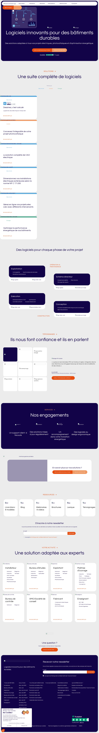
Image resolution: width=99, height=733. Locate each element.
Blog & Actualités (62, 685)
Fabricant (6, 700)
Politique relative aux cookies (38, 725)
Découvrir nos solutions (42, 50)
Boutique (8, 7)
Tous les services (50, 682)
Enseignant (7, 702)
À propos (74, 3)
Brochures (60, 692)
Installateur (7, 685)
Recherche (20, 8)
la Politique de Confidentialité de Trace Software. (43, 537)
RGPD (80, 725)
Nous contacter (59, 50)
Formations (51, 3)
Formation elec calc (34, 692)
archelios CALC (23, 705)
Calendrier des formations (36, 700)
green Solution (23, 707)
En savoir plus (7, 115)
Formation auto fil (34, 690)
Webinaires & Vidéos (63, 687)
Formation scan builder (35, 697)
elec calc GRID (23, 695)
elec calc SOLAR (23, 690)
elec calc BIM (22, 692)
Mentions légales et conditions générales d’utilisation (62, 725)
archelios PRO (22, 702)
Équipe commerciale (77, 685)
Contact (16, 8)
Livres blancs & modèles (64, 695)
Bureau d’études (8, 687)
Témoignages (48, 334)
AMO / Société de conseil (10, 697)
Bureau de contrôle (9, 695)
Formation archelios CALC (36, 685)
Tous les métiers (9, 682)
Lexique (60, 697)
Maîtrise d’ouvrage (9, 692)
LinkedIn (85, 726)
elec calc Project (23, 697)
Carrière (74, 690)
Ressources (63, 3)
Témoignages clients (63, 690)
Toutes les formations (36, 682)
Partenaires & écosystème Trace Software (83, 687)
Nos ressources (63, 682)
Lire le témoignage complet (62, 378)
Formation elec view (34, 695)
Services (42, 3)
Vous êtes (22, 3)
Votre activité (48, 548)
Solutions (32, 3)
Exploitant (6, 690)
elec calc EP (22, 700)
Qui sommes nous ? (77, 682)
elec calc (21, 687)
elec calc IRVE (22, 685)
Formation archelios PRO (35, 687)
